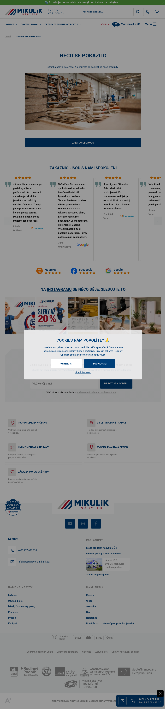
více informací (83, 372)
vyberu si (66, 363)
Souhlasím (100, 363)
